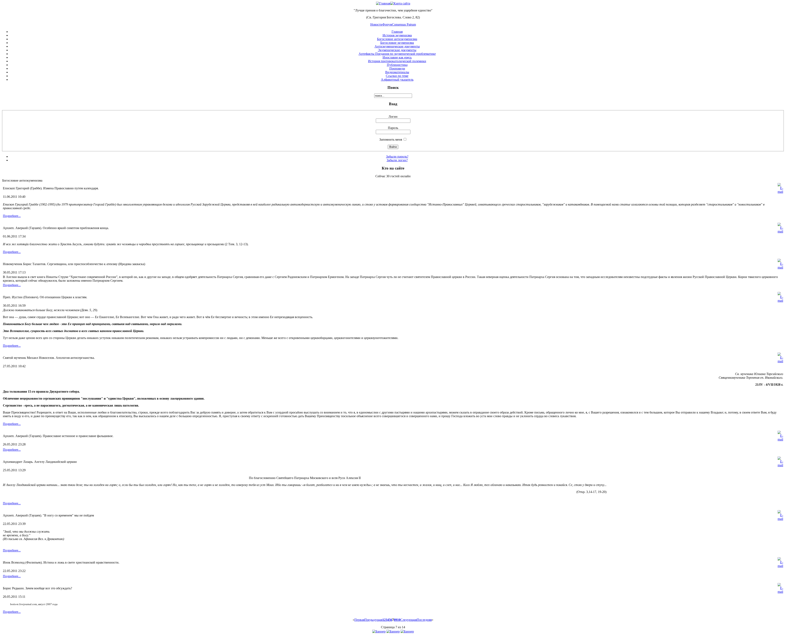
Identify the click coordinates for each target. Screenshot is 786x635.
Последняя (424, 619)
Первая (359, 619)
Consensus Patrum (404, 24)
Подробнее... (12, 216)
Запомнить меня (390, 139)
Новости (376, 24)
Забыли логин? (397, 160)
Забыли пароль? (397, 156)
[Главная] (383, 3)
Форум (387, 24)
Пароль (393, 128)
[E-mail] (780, 191)
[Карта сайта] (400, 3)
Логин (393, 116)
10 (398, 619)
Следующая (408, 619)
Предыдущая (373, 619)
